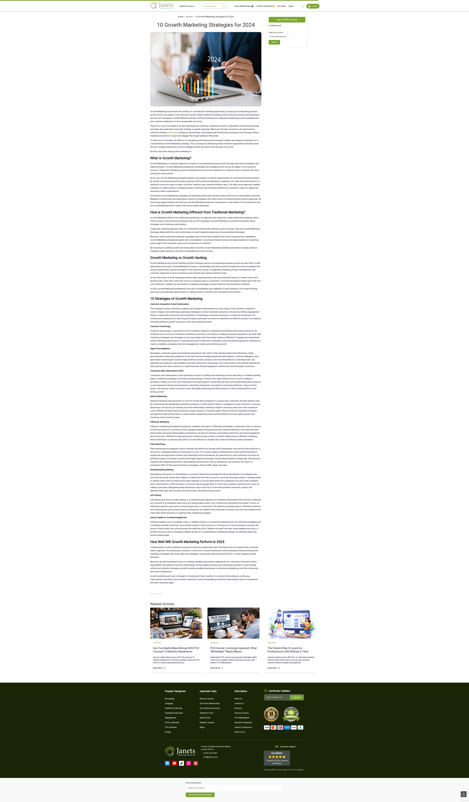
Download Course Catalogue (200, 795)
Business (189, 17)
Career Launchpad (264, 6)
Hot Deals (281, 6)
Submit (274, 42)
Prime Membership (242, 6)
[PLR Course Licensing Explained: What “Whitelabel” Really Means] (234, 623)
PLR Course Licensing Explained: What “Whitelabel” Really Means (233, 650)
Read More (158, 668)
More (291, 6)
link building (173, 132)
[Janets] (161, 8)
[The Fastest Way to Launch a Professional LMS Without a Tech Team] (291, 623)
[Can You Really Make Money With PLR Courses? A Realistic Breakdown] (176, 623)
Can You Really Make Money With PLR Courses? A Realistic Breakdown (176, 650)
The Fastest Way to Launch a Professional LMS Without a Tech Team (287, 650)
